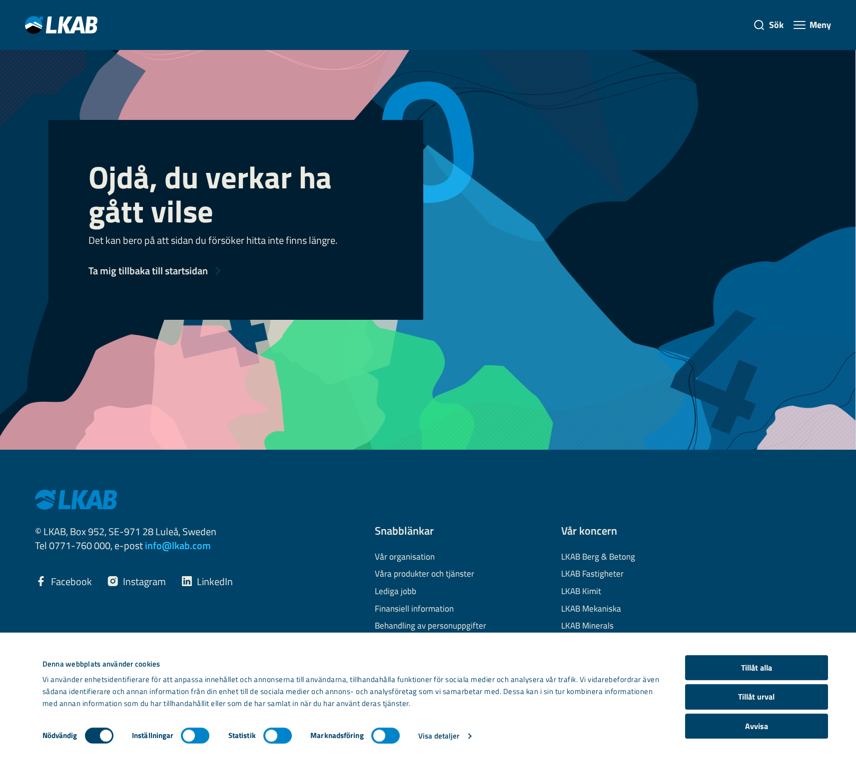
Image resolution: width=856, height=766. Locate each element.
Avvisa (756, 726)
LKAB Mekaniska (591, 609)
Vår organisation (405, 557)
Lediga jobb (395, 592)
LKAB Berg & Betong (598, 557)
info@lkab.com (178, 545)
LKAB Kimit (581, 592)
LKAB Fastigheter (592, 574)
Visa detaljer (438, 736)
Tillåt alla (756, 668)
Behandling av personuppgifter (430, 626)
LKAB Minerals (587, 626)
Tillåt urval (756, 697)
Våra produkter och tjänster (424, 574)
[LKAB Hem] (61, 24)
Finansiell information (414, 609)
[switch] (195, 736)
